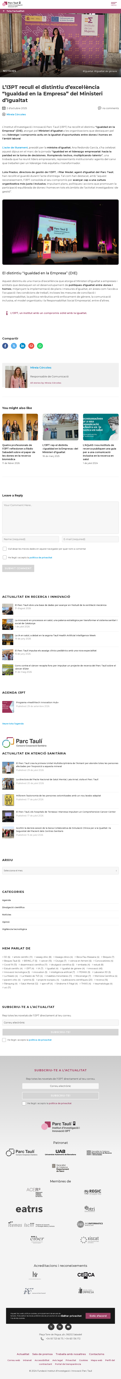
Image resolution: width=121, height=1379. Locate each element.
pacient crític (12, 980)
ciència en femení (80, 961)
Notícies (9, 70)
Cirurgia (60, 961)
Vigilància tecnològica (14, 929)
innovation (40, 972)
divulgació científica (62, 964)
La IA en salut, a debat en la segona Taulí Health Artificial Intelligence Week (55, 635)
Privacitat (71, 1360)
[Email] (31, 346)
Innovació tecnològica (17, 972)
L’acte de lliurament (15, 147)
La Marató (11, 976)
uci (7, 987)
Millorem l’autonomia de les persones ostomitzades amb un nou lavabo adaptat (58, 795)
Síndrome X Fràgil (67, 983)
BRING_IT (30, 961)
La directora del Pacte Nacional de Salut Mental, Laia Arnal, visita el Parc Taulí (57, 779)
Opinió (6, 922)
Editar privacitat (71, 1315)
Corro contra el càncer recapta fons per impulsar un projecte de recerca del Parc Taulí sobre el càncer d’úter (65, 667)
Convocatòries (104, 961)
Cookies (83, 1360)
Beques (108, 957)
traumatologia (103, 983)
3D (7, 957)
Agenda (6, 900)
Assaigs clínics (64, 957)
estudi (98, 964)
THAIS (86, 983)
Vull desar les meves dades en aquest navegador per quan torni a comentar (47, 549)
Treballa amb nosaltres (71, 1354)
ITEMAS (84, 972)
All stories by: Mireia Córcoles (45, 383)
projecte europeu (48, 980)
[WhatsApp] (40, 346)
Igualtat (89, 71)
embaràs (84, 964)
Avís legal (57, 1360)
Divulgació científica (13, 907)
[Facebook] (5, 346)
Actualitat (23, 1354)
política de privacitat (41, 557)
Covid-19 (10, 964)
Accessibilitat (42, 1360)
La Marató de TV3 (32, 976)
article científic (23, 957)
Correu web (13, 1360)
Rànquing (10, 983)
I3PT (30, 968)
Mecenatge (83, 976)
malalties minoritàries (59, 976)
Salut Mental (29, 983)
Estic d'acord (98, 1315)
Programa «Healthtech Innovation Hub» (37, 702)
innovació (95, 968)
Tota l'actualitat (15, 11)
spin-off (47, 983)
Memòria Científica (106, 976)
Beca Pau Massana (87, 957)
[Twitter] (14, 346)
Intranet (27, 1360)
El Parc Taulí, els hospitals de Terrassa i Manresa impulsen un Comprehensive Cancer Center (66, 812)
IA (40, 968)
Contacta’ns (96, 1354)
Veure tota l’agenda (13, 723)
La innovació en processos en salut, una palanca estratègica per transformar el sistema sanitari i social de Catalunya (66, 622)
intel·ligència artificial (63, 972)
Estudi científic (13, 968)
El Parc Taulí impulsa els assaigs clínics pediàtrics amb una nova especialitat (56, 650)
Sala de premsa (42, 1354)
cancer (46, 961)
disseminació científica (34, 964)
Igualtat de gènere (106, 71)
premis (29, 980)
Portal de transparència (68, 1364)
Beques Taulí (12, 961)
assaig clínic (43, 957)
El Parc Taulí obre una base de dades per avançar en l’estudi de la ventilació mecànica (60, 605)
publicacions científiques (77, 980)
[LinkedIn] (23, 346)
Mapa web (96, 1360)
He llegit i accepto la (30, 557)
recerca (102, 980)
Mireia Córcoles (40, 367)
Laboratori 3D (102, 972)
